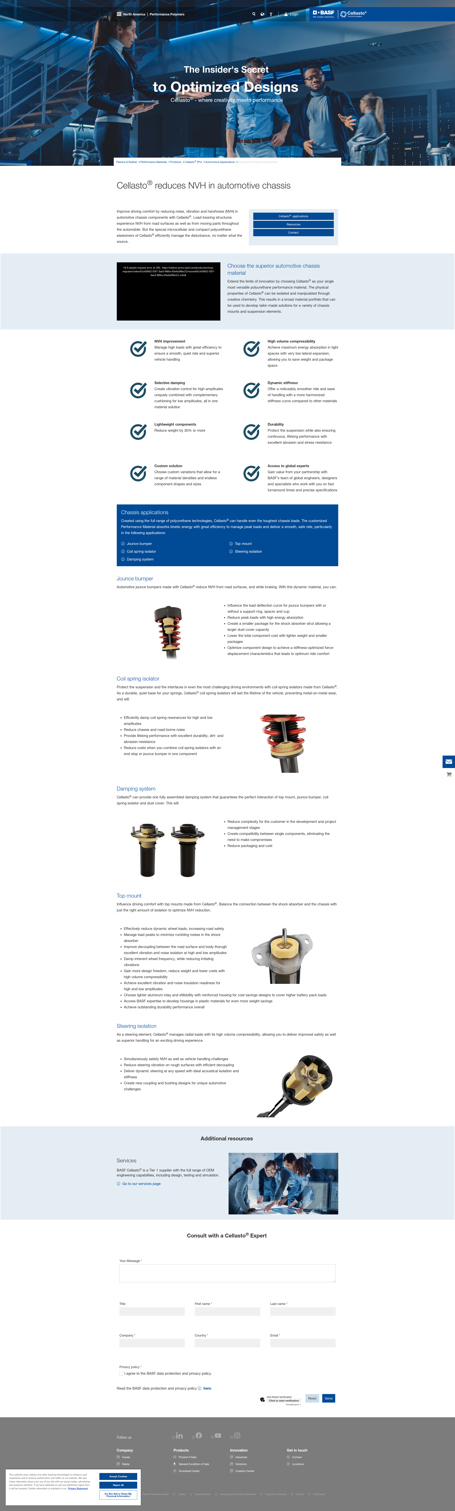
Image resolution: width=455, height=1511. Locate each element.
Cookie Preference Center (155, 1494)
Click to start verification (284, 1400)
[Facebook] (197, 1437)
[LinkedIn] (177, 1437)
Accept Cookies (118, 1476)
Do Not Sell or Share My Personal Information (118, 1495)
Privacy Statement (78, 1488)
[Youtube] (216, 1437)
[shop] (449, 774)
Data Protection (203, 1494)
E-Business (319, 1494)
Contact (300, 1494)
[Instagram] (235, 1437)
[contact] (449, 762)
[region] (73, 1487)
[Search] (254, 14)
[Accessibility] (271, 14)
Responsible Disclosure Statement (238, 1494)
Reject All (118, 1485)
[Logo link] (323, 14)
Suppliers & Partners (275, 1494)
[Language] (262, 14)
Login (294, 14)
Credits (182, 1494)
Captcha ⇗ (293, 1404)
